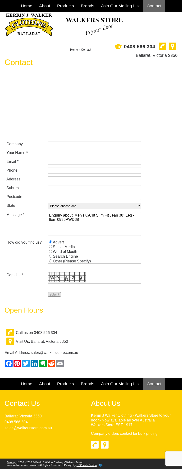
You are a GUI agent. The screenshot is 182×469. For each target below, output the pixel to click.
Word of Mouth (65, 252)
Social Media (64, 247)
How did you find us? (24, 242)
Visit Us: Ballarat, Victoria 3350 (42, 341)
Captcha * (14, 275)
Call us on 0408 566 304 (36, 333)
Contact (154, 6)
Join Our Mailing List (120, 6)
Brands (87, 6)
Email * (12, 162)
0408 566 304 (16, 422)
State (10, 205)
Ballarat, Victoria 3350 (23, 416)
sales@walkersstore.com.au (54, 353)
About (44, 6)
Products (65, 6)
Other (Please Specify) (72, 261)
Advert (58, 242)
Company (14, 144)
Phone (12, 170)
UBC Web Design (87, 465)
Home (26, 6)
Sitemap (11, 462)
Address (13, 179)
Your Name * (17, 153)
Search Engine (65, 256)
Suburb (12, 188)
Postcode (14, 197)
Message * (15, 215)
